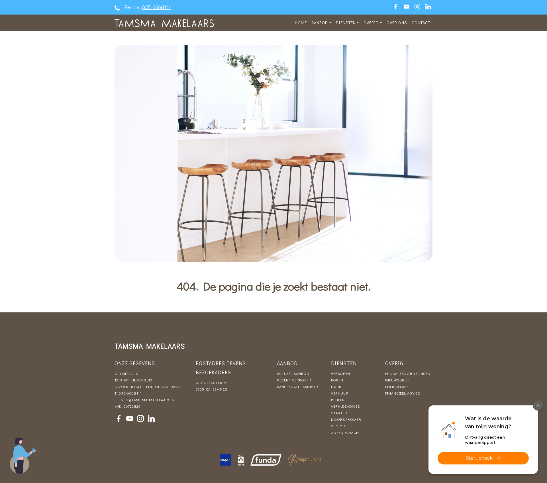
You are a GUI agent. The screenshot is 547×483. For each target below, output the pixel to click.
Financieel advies (402, 393)
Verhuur (339, 393)
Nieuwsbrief (397, 380)
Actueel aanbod (293, 373)
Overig (371, 22)
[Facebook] (395, 6)
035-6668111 (156, 7)
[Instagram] (417, 6)
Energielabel (398, 386)
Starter (339, 413)
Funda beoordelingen (407, 373)
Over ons (397, 22)
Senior (338, 426)
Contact (421, 22)
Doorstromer (346, 419)
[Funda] (265, 460)
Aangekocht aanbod (297, 386)
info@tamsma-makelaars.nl (148, 399)
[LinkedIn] (428, 6)
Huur (336, 386)
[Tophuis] (304, 460)
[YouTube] (406, 6)
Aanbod (319, 22)
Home (301, 22)
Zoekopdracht (346, 432)
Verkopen (340, 373)
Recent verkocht (294, 380)
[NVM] (241, 460)
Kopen (337, 380)
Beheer (338, 399)
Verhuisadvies (345, 406)
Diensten (346, 22)
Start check (479, 458)
